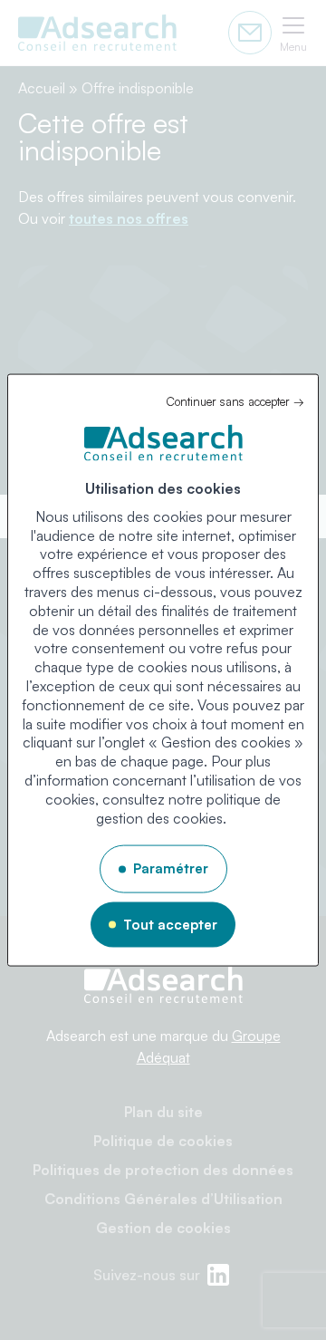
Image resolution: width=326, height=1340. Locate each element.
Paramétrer (170, 868)
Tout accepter (170, 923)
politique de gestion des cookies (188, 807)
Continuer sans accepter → (235, 400)
